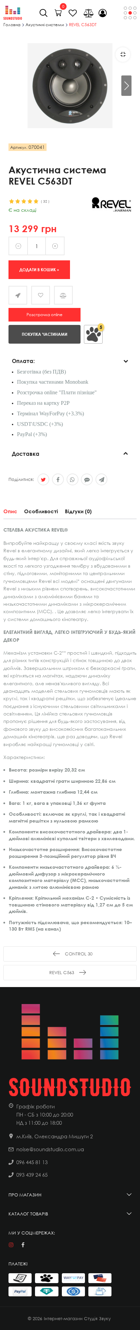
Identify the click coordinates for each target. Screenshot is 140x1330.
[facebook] (22, 1244)
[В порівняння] (63, 295)
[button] (126, 85)
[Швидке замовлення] (17, 295)
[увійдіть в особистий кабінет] (103, 13)
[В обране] (40, 295)
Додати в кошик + (39, 269)
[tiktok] (34, 1244)
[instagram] (11, 1244)
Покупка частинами (44, 334)
